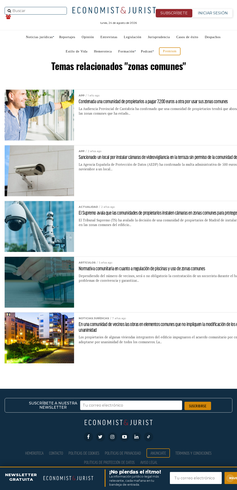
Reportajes (67, 37)
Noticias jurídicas (39, 37)
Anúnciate (158, 453)
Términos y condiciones (193, 453)
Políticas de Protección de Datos (109, 462)
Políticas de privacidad (123, 453)
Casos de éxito (187, 37)
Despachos (213, 37)
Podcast (147, 51)
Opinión (88, 37)
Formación (126, 51)
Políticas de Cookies (84, 453)
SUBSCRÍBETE (174, 13)
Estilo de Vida (76, 51)
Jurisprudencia (159, 37)
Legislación (132, 37)
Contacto (56, 453)
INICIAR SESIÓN (213, 13)
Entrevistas (108, 37)
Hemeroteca (103, 51)
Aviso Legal (149, 462)
